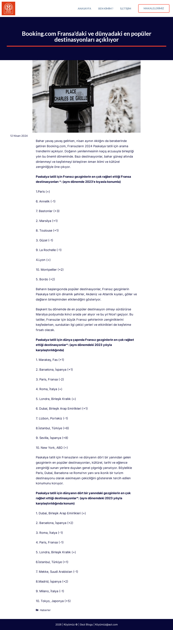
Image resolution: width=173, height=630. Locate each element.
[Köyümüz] (8, 8)
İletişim (125, 8)
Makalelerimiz (154, 8)
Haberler (45, 610)
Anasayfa (84, 8)
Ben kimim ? (105, 8)
